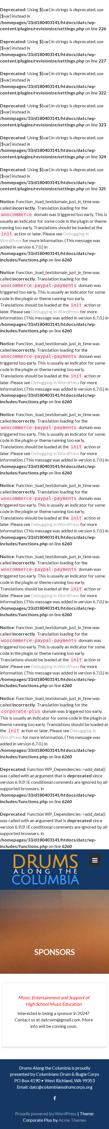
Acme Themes (72, 1120)
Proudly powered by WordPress (46, 1113)
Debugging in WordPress (55, 311)
